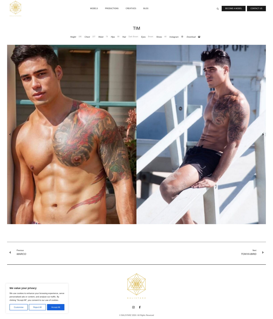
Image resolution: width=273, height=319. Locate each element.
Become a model (233, 8)
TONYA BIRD (248, 254)
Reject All (37, 307)
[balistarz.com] (136, 286)
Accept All (55, 307)
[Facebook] (139, 307)
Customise (18, 307)
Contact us (256, 8)
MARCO (21, 254)
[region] (37, 298)
